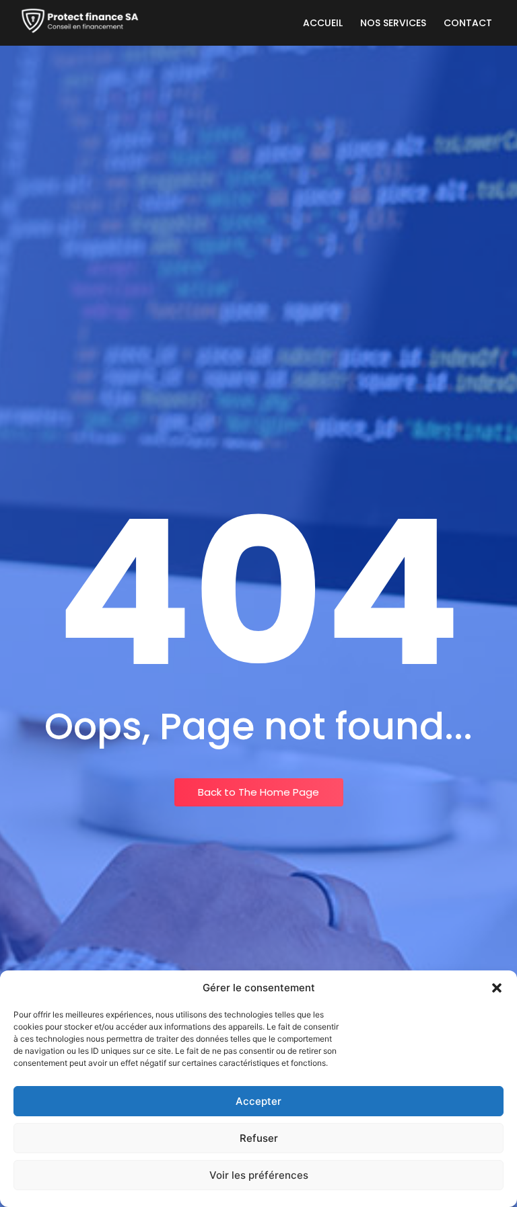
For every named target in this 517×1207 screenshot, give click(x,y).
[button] (497, 988)
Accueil (323, 23)
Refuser (259, 1138)
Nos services (393, 23)
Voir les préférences (258, 1175)
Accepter (258, 1101)
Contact (468, 23)
